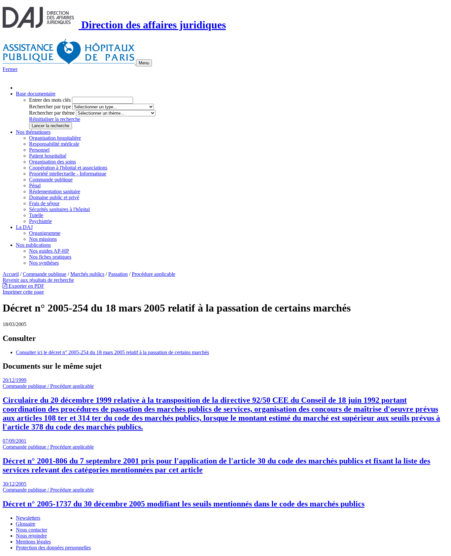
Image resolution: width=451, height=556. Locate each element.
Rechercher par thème (52, 113)
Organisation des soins (52, 162)
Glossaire (25, 524)
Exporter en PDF (25, 286)
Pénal (35, 185)
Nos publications (33, 245)
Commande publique (51, 179)
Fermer (10, 69)
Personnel (39, 150)
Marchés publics (87, 274)
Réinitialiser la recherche (54, 119)
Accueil (11, 274)
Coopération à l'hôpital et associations (68, 167)
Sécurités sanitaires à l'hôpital (59, 209)
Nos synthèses (44, 263)
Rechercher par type (50, 106)
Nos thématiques (33, 132)
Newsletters (28, 518)
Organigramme (44, 233)
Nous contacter (31, 530)
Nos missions (43, 239)
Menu (144, 62)
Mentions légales (33, 541)
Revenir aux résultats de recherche (38, 280)
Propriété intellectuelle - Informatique (67, 173)
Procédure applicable (153, 274)
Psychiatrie (40, 221)
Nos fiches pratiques (50, 257)
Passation (118, 274)
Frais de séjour (44, 203)
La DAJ (24, 227)
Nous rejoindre (31, 535)
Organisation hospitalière (55, 138)
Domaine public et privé (54, 197)
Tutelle (36, 215)
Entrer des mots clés (50, 100)
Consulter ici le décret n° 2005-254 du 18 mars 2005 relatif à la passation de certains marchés (112, 352)
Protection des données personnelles (53, 547)
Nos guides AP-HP (49, 251)
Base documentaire (35, 93)
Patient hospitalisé (47, 156)
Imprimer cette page (23, 292)
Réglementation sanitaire (54, 191)
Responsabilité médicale (54, 144)
